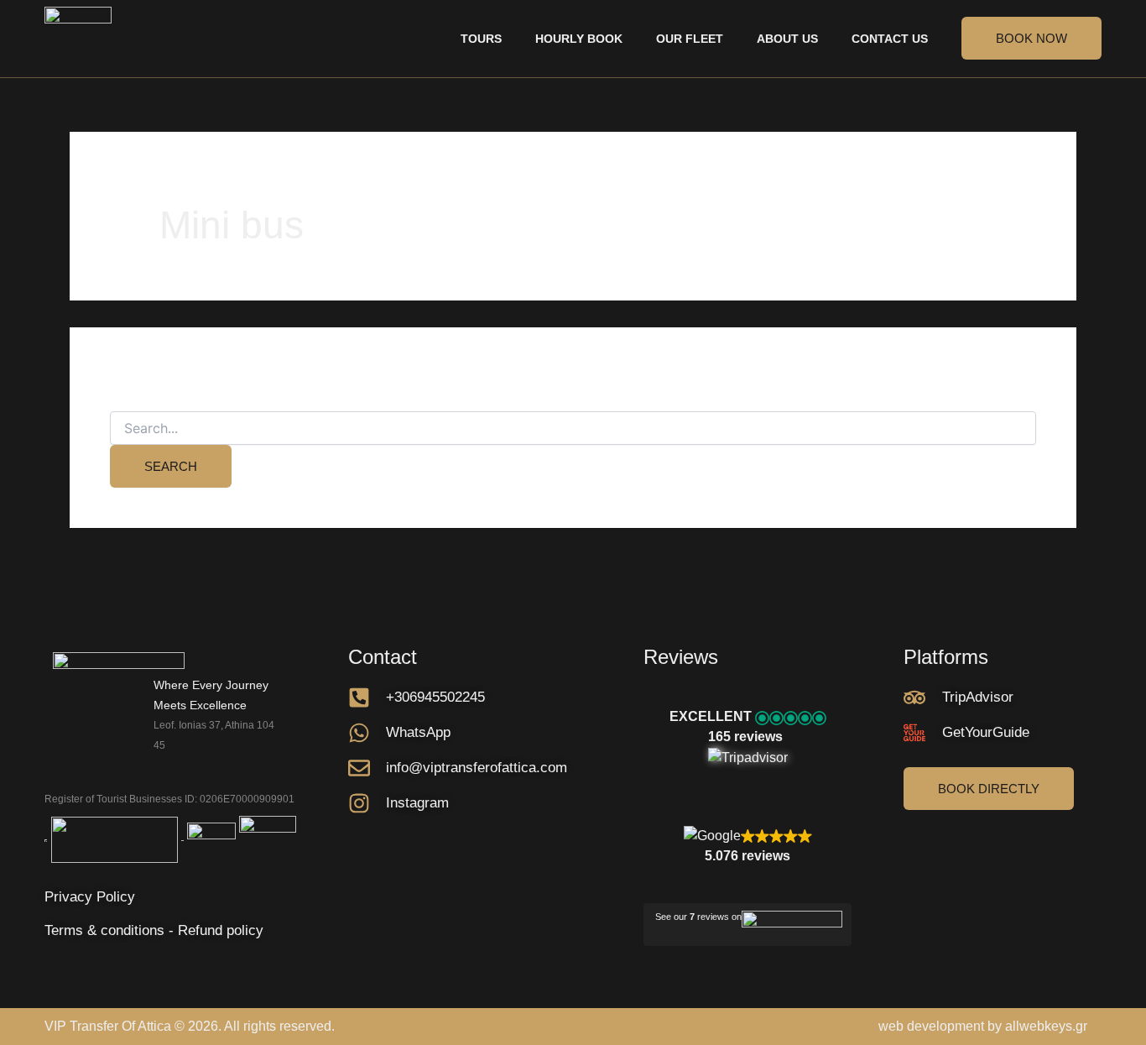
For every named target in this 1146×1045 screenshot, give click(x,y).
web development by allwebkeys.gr (982, 1026)
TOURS (481, 38)
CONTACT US (890, 38)
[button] (747, 737)
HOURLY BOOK (578, 38)
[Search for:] (573, 429)
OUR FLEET (689, 38)
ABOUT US (787, 38)
